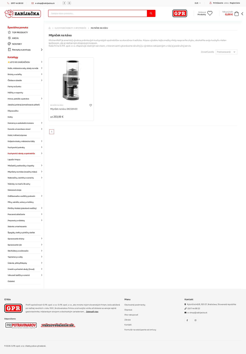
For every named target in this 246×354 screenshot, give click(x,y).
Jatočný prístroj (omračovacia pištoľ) (24, 105)
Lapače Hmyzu (14, 159)
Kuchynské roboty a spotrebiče (21, 153)
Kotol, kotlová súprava (17, 135)
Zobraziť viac (92, 311)
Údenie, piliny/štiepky (17, 263)
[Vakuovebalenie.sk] (58, 325)
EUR (197, 3)
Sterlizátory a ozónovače (18, 251)
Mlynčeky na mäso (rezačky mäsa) (22, 172)
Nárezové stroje (14, 190)
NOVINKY (17, 44)
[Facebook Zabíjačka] (64, 3)
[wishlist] (212, 13)
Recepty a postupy (21, 49)
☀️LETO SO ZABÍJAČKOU (19, 62)
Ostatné (11, 281)
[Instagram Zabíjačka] (69, 3)
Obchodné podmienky (134, 305)
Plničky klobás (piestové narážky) (22, 208)
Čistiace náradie (15, 80)
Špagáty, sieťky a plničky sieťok (21, 233)
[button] (236, 14)
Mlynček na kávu (56, 105)
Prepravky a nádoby (16, 220)
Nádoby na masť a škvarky (19, 184)
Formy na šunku (14, 86)
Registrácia (235, 3)
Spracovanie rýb (15, 245)
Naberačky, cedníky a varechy (21, 178)
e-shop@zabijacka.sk (45, 3)
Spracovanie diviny (16, 239)
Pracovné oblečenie (16, 214)
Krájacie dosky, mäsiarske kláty (21, 141)
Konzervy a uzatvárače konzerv (21, 123)
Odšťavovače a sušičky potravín (21, 196)
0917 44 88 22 (17, 3)
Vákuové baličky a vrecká (19, 275)
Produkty (202, 14)
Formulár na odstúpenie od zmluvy (140, 330)
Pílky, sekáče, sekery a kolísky (20, 202)
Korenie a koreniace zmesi (19, 129)
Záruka (127, 320)
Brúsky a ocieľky (15, 74)
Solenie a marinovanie (17, 226)
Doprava (128, 310)
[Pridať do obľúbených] (90, 105)
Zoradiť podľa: (207, 52)
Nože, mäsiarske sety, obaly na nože (23, 68)
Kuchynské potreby (16, 147)
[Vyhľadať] (151, 13)
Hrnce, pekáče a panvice (18, 99)
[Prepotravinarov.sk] (21, 325)
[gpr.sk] (13, 308)
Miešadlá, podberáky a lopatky (21, 166)
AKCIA (15, 38)
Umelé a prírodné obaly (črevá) (21, 269)
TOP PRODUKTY (20, 32)
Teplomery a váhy (15, 257)
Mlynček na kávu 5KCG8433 (63, 109)
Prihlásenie (218, 3)
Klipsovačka (13, 111)
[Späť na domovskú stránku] (49, 28)
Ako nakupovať (131, 315)
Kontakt (128, 325)
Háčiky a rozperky (15, 93)
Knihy (10, 117)
